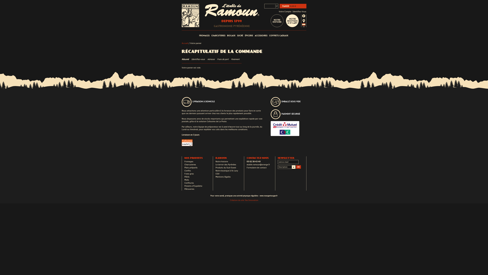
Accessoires (261, 35)
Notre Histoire (277, 21)
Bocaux (231, 35)
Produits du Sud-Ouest (226, 167)
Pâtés (186, 176)
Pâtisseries (189, 189)
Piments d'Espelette (193, 186)
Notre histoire (222, 161)
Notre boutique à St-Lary (292, 21)
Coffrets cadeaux (278, 35)
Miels (186, 179)
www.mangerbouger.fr (269, 195)
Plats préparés (190, 167)
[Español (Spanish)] (303, 26)
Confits (187, 170)
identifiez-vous (299, 11)
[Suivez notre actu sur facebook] (303, 15)
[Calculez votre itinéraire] (304, 21)
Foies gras (189, 173)
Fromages (204, 35)
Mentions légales (223, 176)
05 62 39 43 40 (254, 161)
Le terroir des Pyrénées (226, 164)
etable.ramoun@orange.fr (258, 164)
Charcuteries (218, 35)
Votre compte (285, 11)
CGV (217, 173)
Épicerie (249, 35)
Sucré (240, 35)
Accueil (185, 43)
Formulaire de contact (257, 167)
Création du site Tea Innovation (244, 200)
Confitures (189, 183)
